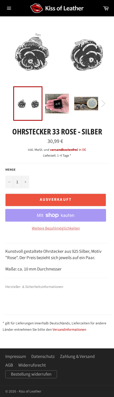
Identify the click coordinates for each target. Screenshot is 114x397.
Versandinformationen (69, 329)
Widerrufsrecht (32, 365)
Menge (10, 170)
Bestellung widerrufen (31, 374)
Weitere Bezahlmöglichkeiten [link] (56, 228)
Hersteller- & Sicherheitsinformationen (34, 286)
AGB (9, 365)
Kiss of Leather (30, 391)
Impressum (15, 356)
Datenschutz (43, 356)
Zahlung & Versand (77, 356)
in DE (68, 149)
